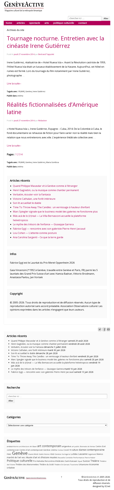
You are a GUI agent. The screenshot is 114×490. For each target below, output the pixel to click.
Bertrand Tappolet (46, 54)
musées (53, 457)
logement (92, 454)
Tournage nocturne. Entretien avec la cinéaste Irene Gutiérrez (55, 41)
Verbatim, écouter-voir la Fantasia (32, 194)
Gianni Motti (33, 454)
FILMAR (21, 91)
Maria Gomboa (52, 162)
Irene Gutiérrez (39, 91)
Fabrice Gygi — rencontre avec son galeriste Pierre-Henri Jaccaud (49, 228)
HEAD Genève (55, 454)
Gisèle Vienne (44, 454)
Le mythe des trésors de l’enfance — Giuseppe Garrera (43, 224)
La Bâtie (74, 454)
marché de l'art (14, 457)
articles (21, 23)
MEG (23, 457)
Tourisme (74, 464)
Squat (80, 461)
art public (75, 446)
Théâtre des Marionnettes (27, 464)
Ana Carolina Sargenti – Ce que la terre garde (38, 237)
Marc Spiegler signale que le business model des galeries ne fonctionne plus (55, 211)
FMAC (9, 454)
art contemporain (49, 446)
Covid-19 (67, 450)
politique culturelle (63, 23)
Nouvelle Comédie (65, 458)
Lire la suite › (14, 83)
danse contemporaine (91, 449)
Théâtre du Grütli (46, 464)
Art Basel (33, 446)
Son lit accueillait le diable (27, 203)
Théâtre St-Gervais (61, 464)
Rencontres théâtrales (54, 461)
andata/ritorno (13, 446)
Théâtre (94, 461)
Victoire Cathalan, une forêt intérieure (34, 198)
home (9, 23)
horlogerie (66, 454)
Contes (60, 450)
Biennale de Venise (87, 446)
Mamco (100, 454)
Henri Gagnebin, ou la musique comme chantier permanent (46, 190)
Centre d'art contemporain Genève (34, 450)
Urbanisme (84, 464)
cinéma (20, 95)
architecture (24, 446)
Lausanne (83, 454)
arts (47, 23)
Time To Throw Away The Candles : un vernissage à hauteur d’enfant (51, 207)
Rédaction (42, 120)
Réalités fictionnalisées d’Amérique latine (52, 108)
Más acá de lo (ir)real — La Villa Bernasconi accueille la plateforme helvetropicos (49, 362)
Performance (78, 457)
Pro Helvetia (38, 461)
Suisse (86, 460)
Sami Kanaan (71, 461)
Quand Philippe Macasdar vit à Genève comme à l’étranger (45, 186)
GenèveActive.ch (91, 476)
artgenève (66, 446)
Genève (28, 91)
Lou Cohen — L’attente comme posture (35, 233)
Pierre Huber (90, 457)
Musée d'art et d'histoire (37, 457)
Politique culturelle (20, 461)
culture (75, 449)
